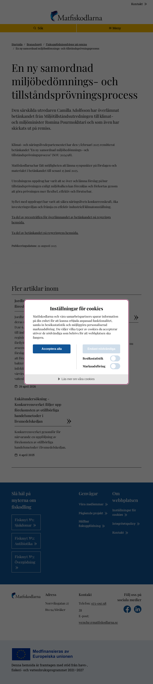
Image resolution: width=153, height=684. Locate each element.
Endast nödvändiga (101, 348)
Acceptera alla (52, 348)
